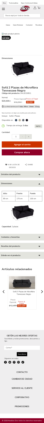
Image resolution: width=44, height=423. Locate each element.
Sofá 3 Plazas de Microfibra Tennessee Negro (24, 292)
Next (41, 293)
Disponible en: (7, 120)
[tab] (22, 174)
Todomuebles (13, 3)
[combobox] (22, 16)
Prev (3, 293)
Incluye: (5, 116)
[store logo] (25, 8)
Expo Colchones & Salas (29, 3)
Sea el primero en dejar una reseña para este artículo (19, 113)
